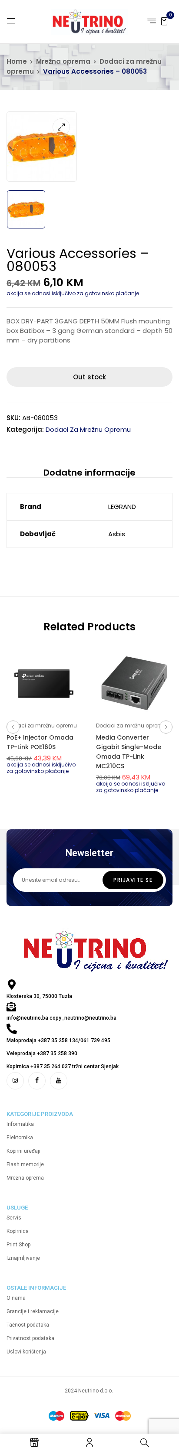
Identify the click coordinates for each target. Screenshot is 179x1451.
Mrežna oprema (63, 61)
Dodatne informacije (89, 472)
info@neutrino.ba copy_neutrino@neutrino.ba (61, 1018)
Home (17, 61)
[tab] (89, 472)
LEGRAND (122, 506)
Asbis (116, 533)
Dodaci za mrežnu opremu (88, 429)
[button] (164, 20)
